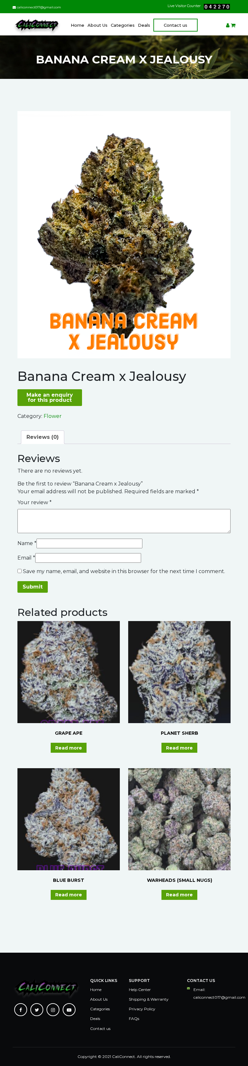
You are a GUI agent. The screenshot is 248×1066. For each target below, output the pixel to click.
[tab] (42, 437)
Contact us (175, 25)
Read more (68, 748)
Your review (34, 502)
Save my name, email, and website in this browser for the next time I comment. (124, 571)
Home (77, 25)
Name (26, 543)
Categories (123, 25)
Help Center (140, 989)
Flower (53, 416)
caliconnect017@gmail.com (38, 7)
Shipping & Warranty (149, 999)
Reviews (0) (42, 437)
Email (26, 558)
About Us (98, 25)
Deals (144, 25)
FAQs (134, 1018)
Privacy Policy (142, 1008)
